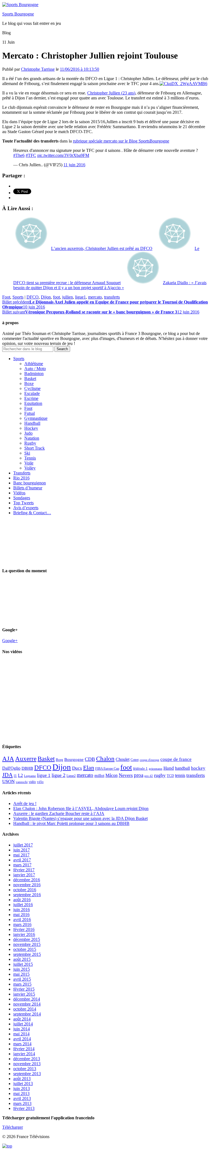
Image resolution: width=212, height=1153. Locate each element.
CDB (90, 759)
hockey (198, 768)
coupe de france (176, 759)
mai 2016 (21, 914)
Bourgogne (74, 759)
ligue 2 (58, 775)
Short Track (34, 448)
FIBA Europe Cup (107, 769)
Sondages (21, 497)
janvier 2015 (24, 994)
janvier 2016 (24, 934)
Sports (17, 297)
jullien (67, 297)
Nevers (126, 775)
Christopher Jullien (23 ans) (111, 93)
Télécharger (12, 1127)
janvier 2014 (24, 1053)
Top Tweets (23, 502)
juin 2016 (21, 909)
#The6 (19, 155)
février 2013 (24, 1108)
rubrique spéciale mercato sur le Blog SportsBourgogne (121, 141)
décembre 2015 (26, 939)
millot (99, 775)
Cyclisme (32, 388)
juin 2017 (21, 850)
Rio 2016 (21, 478)
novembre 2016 (27, 884)
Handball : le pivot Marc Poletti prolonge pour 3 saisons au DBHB (71, 823)
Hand (168, 768)
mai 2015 (21, 974)
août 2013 (22, 1078)
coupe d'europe (149, 759)
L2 (20, 775)
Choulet (122, 759)
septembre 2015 (27, 954)
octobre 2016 (24, 889)
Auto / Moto (35, 368)
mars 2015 (22, 984)
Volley (30, 468)
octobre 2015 (24, 949)
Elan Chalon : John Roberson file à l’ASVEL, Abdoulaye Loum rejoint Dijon (81, 808)
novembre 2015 (27, 944)
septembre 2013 (27, 1073)
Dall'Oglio (11, 768)
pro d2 (148, 775)
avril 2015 (22, 979)
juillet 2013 (23, 1083)
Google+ (10, 640)
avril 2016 (22, 919)
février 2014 (24, 1048)
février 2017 (24, 869)
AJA (8, 758)
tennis (180, 775)
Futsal (29, 413)
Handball (32, 423)
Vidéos (19, 492)
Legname (30, 775)
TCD (170, 776)
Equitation (33, 403)
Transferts (21, 473)
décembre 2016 (26, 879)
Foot (6, 297)
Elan (88, 767)
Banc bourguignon (29, 483)
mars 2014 (22, 1043)
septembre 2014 (27, 1014)
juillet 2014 (23, 1024)
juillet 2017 (23, 845)
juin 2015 (21, 969)
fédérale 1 (140, 768)
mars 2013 (22, 1103)
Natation (31, 438)
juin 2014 (21, 1029)
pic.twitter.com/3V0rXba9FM (63, 155)
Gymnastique (35, 418)
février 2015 (24, 989)
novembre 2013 (27, 1063)
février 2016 (24, 929)
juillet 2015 (23, 964)
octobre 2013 (24, 1068)
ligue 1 (44, 775)
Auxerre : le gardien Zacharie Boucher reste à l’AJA (58, 813)
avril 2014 (22, 1038)
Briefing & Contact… (32, 512)
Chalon (105, 758)
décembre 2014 (26, 999)
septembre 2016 (27, 894)
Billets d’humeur (27, 488)
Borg (59, 760)
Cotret (135, 760)
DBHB (27, 768)
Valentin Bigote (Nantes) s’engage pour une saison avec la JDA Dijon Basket (80, 818)
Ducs (77, 768)
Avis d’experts (25, 507)
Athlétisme (33, 363)
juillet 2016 (23, 904)
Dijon (46, 297)
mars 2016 (22, 924)
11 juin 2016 (74, 164)
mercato (95, 297)
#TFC (31, 155)
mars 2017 (22, 864)
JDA (7, 775)
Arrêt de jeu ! (24, 803)
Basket (30, 378)
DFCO (32, 297)
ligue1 (80, 297)
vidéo (32, 782)
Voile (28, 463)
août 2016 (22, 899)
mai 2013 (21, 1093)
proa (138, 775)
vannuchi (22, 781)
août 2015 (22, 959)
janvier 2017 (24, 874)
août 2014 (22, 1019)
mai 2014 (21, 1033)
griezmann (155, 768)
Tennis (30, 458)
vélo (40, 782)
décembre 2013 (26, 1058)
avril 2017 (22, 860)
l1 (15, 776)
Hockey (31, 428)
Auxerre (25, 758)
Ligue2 (71, 776)
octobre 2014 (24, 1009)
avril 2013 (22, 1098)
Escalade (32, 393)
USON (8, 781)
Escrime (31, 398)
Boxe (29, 383)
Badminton (34, 373)
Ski (27, 453)
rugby (160, 775)
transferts (112, 297)
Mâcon (111, 775)
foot (56, 297)
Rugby (30, 443)
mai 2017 (21, 855)
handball (182, 768)
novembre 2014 (27, 1004)
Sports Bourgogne (18, 14)
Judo (28, 433)
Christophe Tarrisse (38, 69)
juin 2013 (21, 1088)
